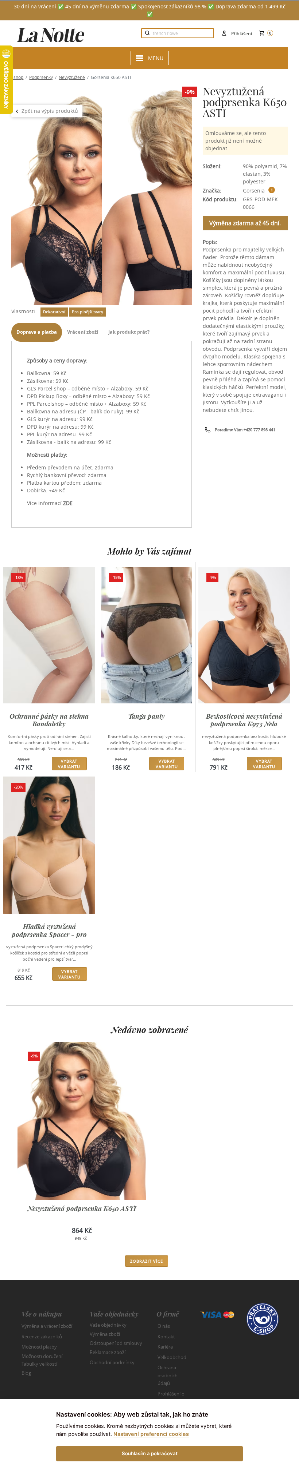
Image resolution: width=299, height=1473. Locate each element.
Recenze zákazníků (42, 1336)
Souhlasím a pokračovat (150, 1453)
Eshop (17, 77)
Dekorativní (54, 311)
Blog (26, 1373)
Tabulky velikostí (39, 1364)
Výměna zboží (105, 1334)
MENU (155, 58)
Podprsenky (41, 77)
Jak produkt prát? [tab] (129, 332)
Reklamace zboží (107, 1352)
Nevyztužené (72, 77)
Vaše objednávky (108, 1325)
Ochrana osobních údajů (168, 1375)
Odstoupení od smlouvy (116, 1343)
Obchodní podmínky (112, 1362)
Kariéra (165, 1346)
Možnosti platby (39, 1346)
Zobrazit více (146, 1261)
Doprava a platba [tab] (36, 332)
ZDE (68, 503)
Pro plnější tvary (87, 311)
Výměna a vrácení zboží (47, 1326)
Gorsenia (254, 190)
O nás (164, 1326)
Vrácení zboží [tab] (82, 332)
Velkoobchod (172, 1357)
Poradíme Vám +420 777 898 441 (245, 429)
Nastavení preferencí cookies (151, 1434)
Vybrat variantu (69, 763)
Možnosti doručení (42, 1356)
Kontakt (166, 1336)
